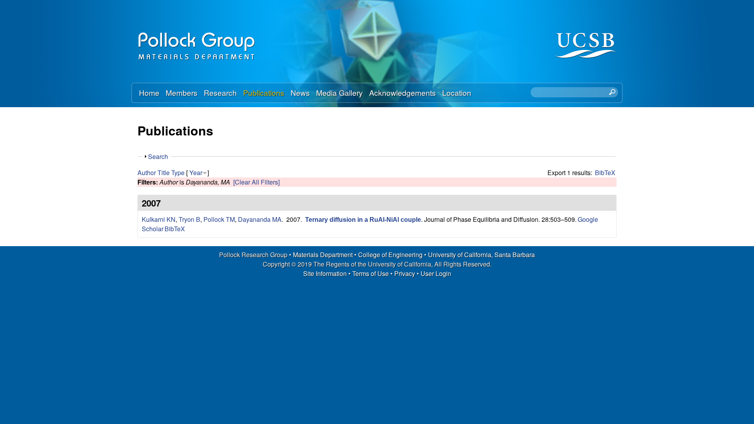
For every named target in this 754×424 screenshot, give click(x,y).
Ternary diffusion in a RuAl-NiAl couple (363, 219)
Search (158, 156)
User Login (436, 273)
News (300, 92)
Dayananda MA (260, 219)
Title (163, 172)
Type (178, 172)
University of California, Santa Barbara (481, 254)
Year (195, 172)
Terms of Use (370, 273)
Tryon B (189, 219)
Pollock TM (219, 219)
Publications (263, 92)
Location (456, 92)
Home (149, 92)
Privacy (404, 273)
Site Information (325, 273)
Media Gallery (339, 92)
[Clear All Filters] (256, 181)
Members (182, 92)
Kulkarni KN (159, 219)
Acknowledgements (402, 92)
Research (220, 92)
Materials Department (323, 254)
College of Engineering (390, 254)
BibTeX (605, 172)
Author (146, 172)
